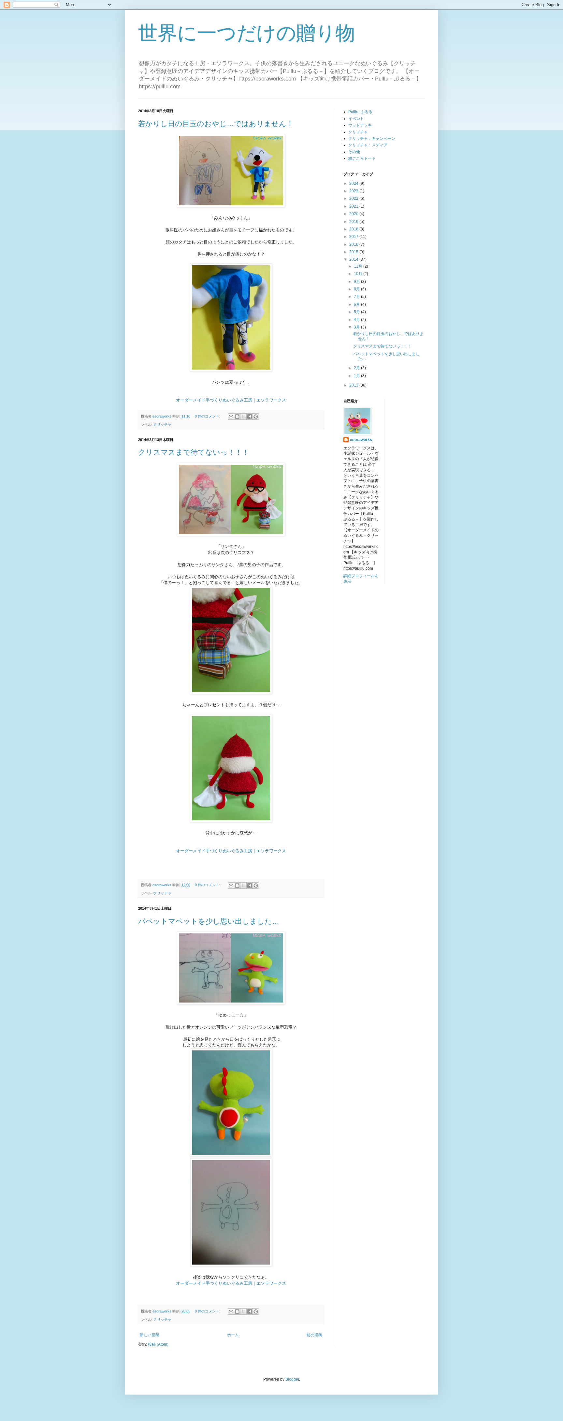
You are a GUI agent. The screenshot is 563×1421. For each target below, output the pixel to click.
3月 (357, 327)
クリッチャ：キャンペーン (371, 138)
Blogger (292, 1379)
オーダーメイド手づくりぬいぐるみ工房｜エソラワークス (231, 400)
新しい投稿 (149, 1335)
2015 (354, 252)
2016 (354, 244)
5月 (357, 312)
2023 (354, 191)
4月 (357, 319)
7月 (357, 296)
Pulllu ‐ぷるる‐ (361, 112)
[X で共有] (243, 416)
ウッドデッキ (360, 125)
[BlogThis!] (237, 416)
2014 (354, 259)
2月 (357, 368)
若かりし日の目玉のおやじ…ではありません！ (216, 124)
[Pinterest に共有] (256, 416)
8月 (357, 289)
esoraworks (361, 439)
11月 (358, 266)
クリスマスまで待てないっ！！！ (193, 452)
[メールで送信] (231, 416)
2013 (354, 385)
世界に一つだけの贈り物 (246, 33)
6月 (357, 304)
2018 (354, 229)
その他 (354, 152)
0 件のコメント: (208, 416)
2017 (354, 236)
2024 (354, 183)
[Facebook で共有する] (249, 416)
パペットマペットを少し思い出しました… (208, 921)
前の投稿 (314, 1335)
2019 (354, 221)
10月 (358, 273)
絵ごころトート (362, 158)
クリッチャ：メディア (367, 145)
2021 (354, 206)
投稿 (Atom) (158, 1344)
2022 (354, 198)
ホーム (233, 1335)
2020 (354, 214)
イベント (356, 118)
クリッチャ (162, 424)
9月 (357, 281)
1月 (357, 376)
